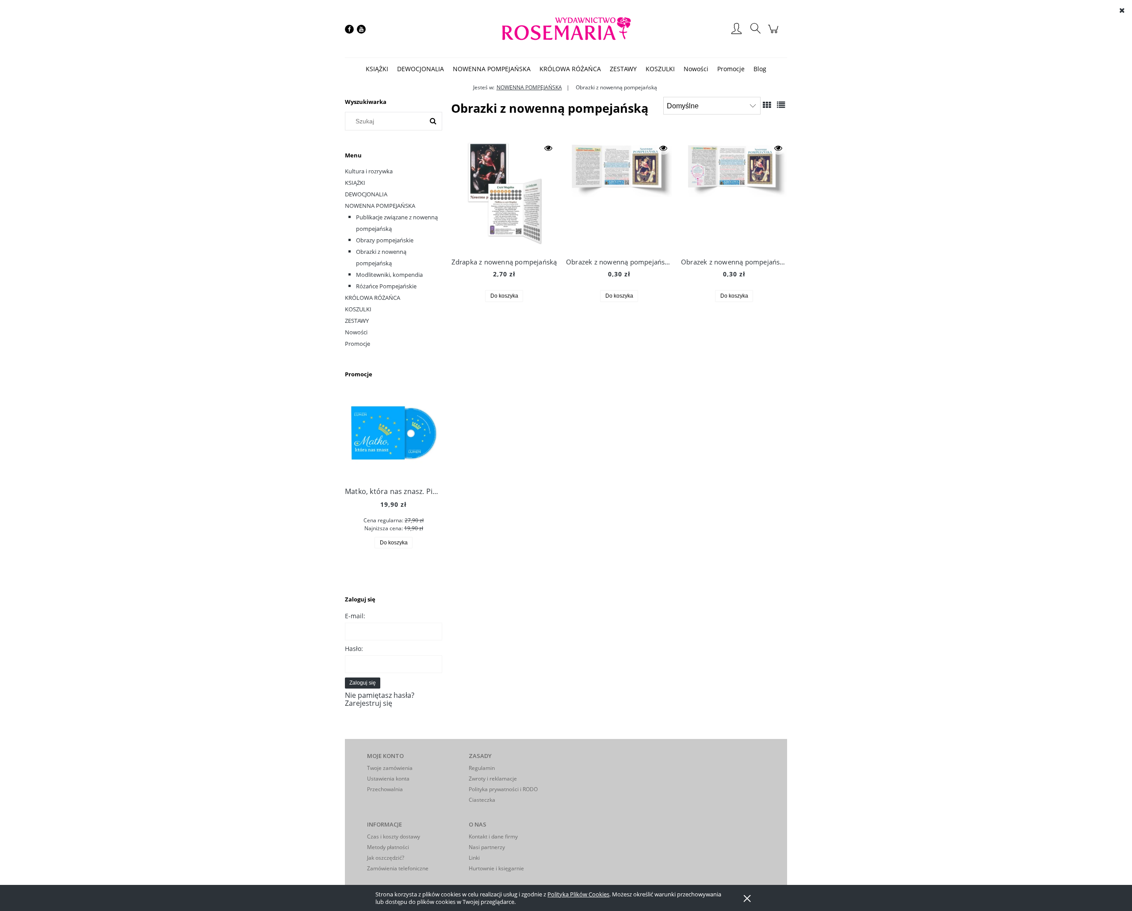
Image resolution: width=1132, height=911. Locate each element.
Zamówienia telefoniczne (397, 868)
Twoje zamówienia (390, 768)
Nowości (356, 332)
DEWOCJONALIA (366, 194)
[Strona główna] (566, 29)
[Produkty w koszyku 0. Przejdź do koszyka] (774, 33)
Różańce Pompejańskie (386, 286)
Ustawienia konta (388, 778)
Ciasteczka (482, 800)
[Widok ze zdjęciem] (767, 104)
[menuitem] (377, 69)
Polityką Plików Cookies (578, 894)
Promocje (357, 344)
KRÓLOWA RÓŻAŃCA (372, 298)
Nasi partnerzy (487, 847)
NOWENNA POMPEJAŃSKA (380, 206)
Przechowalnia (385, 789)
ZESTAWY (357, 321)
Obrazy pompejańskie (384, 240)
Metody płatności (388, 847)
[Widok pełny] (781, 104)
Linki (474, 857)
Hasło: (354, 648)
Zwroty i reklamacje (493, 778)
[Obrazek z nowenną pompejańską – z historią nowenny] (619, 194)
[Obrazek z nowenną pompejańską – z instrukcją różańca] (734, 194)
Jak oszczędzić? (385, 857)
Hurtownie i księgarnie (496, 868)
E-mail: (355, 616)
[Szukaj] (433, 121)
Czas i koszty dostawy (393, 836)
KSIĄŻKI (355, 183)
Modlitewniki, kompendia (389, 275)
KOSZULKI (358, 309)
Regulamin (482, 768)
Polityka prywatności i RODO (503, 789)
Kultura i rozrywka (369, 171)
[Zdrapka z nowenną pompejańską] (504, 194)
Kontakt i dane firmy (493, 836)
